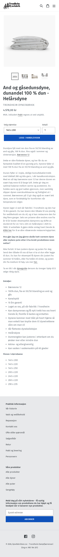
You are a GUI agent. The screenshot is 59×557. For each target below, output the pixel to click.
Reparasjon (11, 420)
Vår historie (11, 408)
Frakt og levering (14, 450)
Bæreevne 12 (23, 154)
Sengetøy (10, 489)
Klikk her (7, 230)
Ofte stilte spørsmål (15, 432)
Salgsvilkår (11, 438)
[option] (15, 76)
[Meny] (54, 6)
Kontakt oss (11, 426)
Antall (45, 125)
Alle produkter (13, 472)
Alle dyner (10, 478)
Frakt (20, 114)
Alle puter (10, 484)
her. (36, 262)
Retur (8, 444)
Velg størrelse (10, 125)
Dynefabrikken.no (19, 544)
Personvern (11, 456)
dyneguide (22, 268)
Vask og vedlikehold (15, 414)
